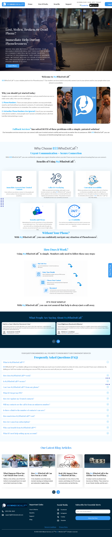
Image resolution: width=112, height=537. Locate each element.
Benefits (57, 4)
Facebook (63, 509)
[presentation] (54, 341)
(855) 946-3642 (10, 511)
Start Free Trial (110, 270)
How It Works (43, 4)
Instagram (63, 513)
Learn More (12, 66)
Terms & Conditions (50, 527)
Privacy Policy (63, 527)
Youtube (63, 520)
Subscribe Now (92, 518)
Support (68, 4)
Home (30, 4)
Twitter (62, 517)
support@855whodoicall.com (14, 515)
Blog (30, 519)
